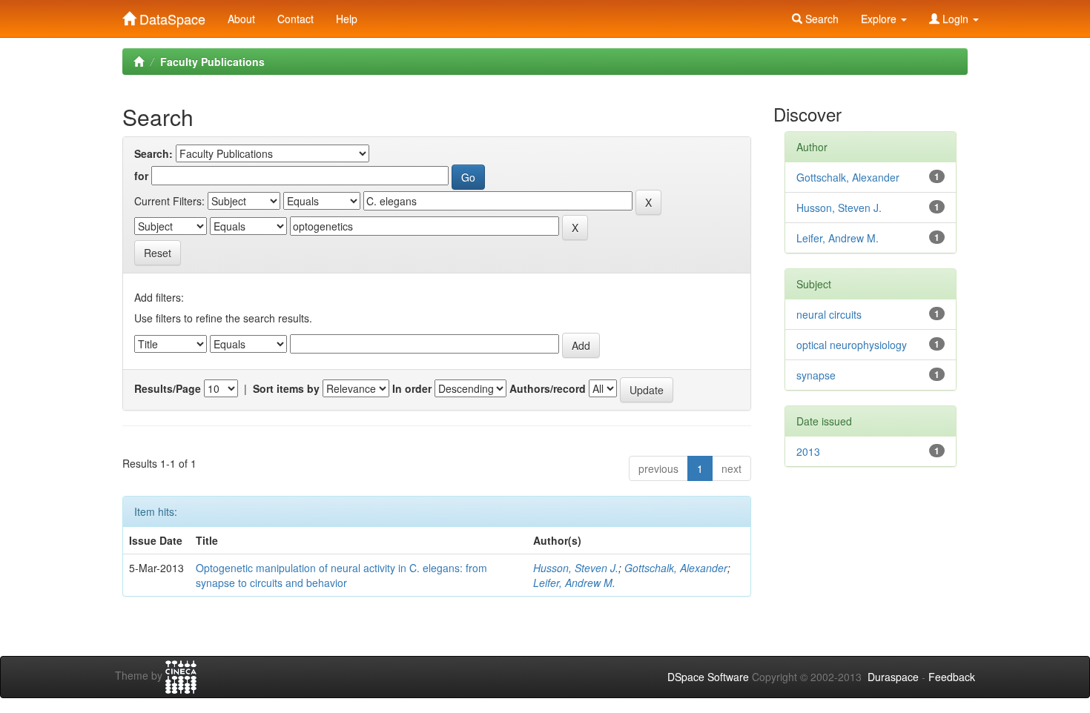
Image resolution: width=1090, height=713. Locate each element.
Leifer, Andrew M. (574, 582)
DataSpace (170, 15)
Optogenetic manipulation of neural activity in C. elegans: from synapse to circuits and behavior (341, 575)
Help (346, 18)
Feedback (951, 676)
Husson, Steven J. (575, 567)
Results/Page (167, 388)
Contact (295, 18)
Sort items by (286, 388)
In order (412, 388)
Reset (157, 252)
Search (820, 18)
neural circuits (829, 314)
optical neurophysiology (851, 344)
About (241, 18)
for (141, 175)
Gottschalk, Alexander (675, 567)
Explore (880, 18)
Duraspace (893, 676)
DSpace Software (708, 676)
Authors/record (547, 388)
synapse (816, 375)
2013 (808, 451)
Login (955, 18)
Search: (153, 153)
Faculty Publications (212, 61)
